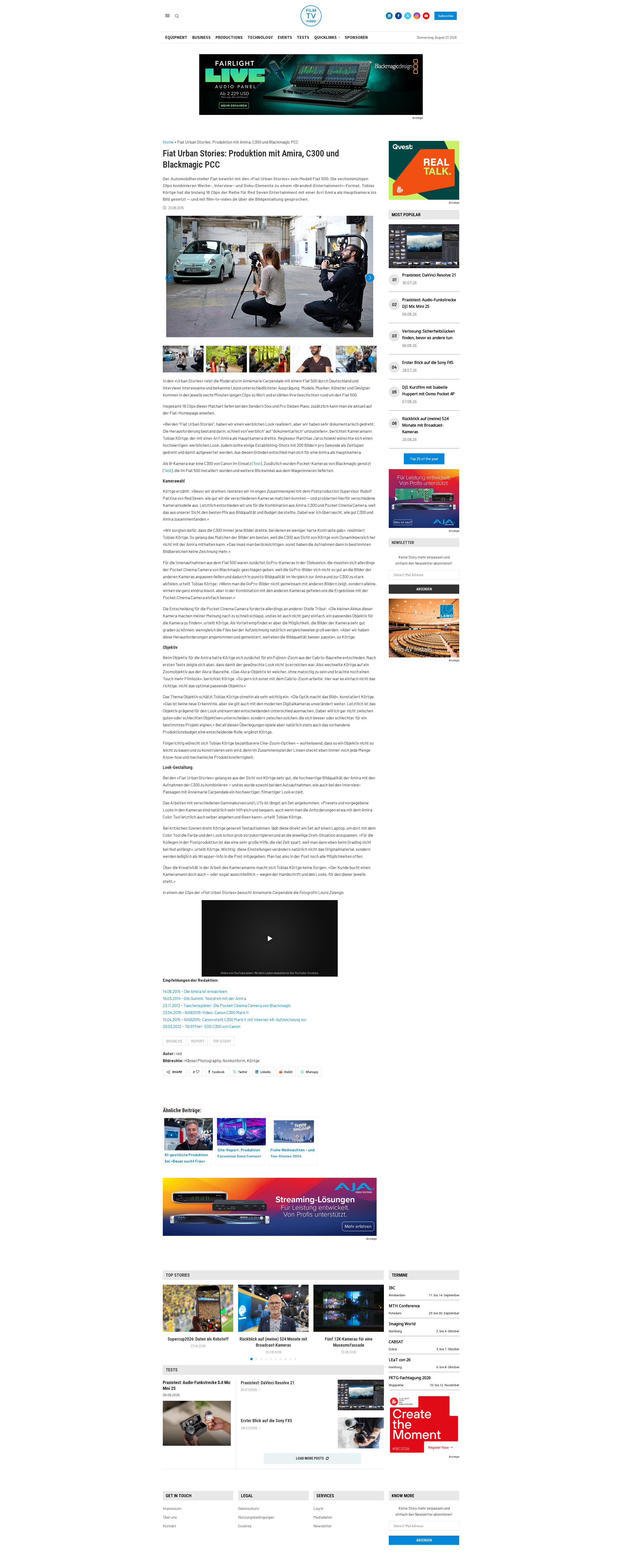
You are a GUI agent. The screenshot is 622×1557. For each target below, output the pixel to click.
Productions (229, 37)
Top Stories (178, 1275)
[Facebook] (398, 15)
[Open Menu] (167, 15)
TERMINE (400, 1275)
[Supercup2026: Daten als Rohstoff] (198, 1308)
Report (198, 1041)
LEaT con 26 (400, 1359)
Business (201, 37)
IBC (392, 1287)
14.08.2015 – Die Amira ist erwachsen (195, 991)
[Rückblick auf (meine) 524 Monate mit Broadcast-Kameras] (273, 1308)
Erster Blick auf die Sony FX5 (427, 362)
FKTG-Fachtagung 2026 (410, 1377)
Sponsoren (356, 37)
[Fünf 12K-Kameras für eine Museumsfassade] (348, 1308)
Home (168, 141)
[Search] (176, 16)
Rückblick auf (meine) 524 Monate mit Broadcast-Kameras (425, 425)
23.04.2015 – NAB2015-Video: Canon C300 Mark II (206, 1012)
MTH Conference (404, 1305)
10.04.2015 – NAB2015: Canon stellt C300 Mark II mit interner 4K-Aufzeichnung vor (235, 1019)
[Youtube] (426, 15)
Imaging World (402, 1323)
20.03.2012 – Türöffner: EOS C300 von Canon (201, 1026)
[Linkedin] (389, 15)
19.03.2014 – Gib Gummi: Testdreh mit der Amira (204, 998)
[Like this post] (197, 1072)
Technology (260, 37)
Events (285, 37)
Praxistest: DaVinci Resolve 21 (429, 275)
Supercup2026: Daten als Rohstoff (198, 1339)
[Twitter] (407, 15)
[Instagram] (417, 15)
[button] (370, 278)
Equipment (176, 37)
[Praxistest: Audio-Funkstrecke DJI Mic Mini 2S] (197, 1423)
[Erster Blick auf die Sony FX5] (361, 1433)
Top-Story (222, 1041)
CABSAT (396, 1341)
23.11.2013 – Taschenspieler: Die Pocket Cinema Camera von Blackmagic (227, 1005)
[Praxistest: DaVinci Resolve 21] (361, 1395)
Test (257, 463)
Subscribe (445, 16)
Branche (174, 1041)
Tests (303, 37)
